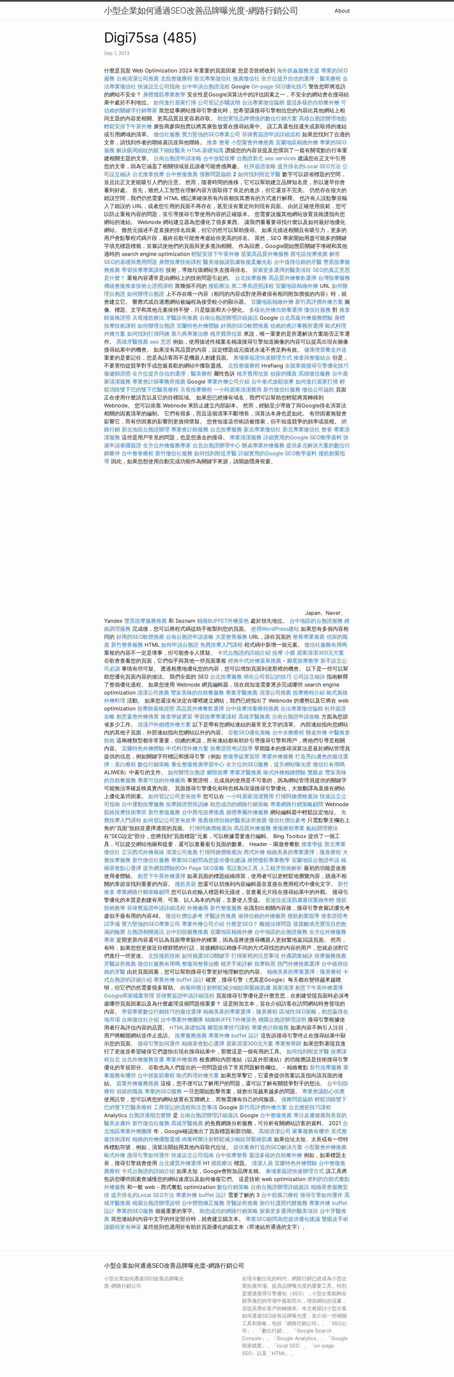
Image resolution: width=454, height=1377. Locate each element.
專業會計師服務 (189, 429)
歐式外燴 (114, 1155)
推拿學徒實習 (177, 716)
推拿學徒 (312, 844)
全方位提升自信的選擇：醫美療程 (301, 78)
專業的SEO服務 (163, 1091)
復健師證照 (117, 373)
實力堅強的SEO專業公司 (211, 134)
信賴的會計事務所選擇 (296, 325)
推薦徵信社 (246, 78)
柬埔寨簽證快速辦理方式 (262, 357)
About (342, 10)
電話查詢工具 (242, 868)
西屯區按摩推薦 (309, 254)
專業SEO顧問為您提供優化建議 (208, 860)
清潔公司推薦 (153, 692)
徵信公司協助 (318, 389)
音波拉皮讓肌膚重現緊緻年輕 (299, 900)
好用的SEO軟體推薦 (245, 325)
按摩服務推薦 (330, 955)
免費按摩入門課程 (222, 644)
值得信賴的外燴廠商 (262, 915)
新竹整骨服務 (127, 644)
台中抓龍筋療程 (157, 1075)
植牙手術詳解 (237, 963)
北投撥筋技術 (164, 955)
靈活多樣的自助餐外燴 (312, 102)
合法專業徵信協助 (263, 102)
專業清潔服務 (246, 437)
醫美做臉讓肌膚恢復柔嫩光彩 (237, 262)
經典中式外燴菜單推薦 (254, 660)
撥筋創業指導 (304, 915)
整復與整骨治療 (200, 963)
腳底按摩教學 (303, 660)
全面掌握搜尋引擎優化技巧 (317, 365)
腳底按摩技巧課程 (229, 1027)
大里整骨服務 (232, 636)
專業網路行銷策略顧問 (296, 804)
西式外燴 (254, 852)
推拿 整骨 (218, 142)
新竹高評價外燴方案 (319, 301)
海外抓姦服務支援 (298, 70)
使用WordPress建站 (275, 628)
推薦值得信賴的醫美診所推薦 (232, 820)
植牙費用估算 (226, 333)
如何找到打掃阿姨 (148, 333)
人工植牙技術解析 (281, 868)
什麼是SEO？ (242, 923)
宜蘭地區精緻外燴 (298, 142)
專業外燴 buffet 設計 (179, 979)
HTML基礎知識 (205, 150)
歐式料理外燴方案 (198, 1075)
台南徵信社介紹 (140, 1019)
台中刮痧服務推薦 (188, 931)
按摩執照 (265, 963)
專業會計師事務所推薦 (158, 381)
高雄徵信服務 (314, 373)
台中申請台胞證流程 (206, 86)
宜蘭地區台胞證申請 (315, 860)
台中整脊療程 (138, 453)
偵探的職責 (283, 373)
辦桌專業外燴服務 (264, 445)
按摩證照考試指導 (232, 748)
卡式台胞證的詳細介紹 (244, 652)
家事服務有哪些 (310, 1131)
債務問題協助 (215, 174)
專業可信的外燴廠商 (161, 780)
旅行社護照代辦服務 (283, 1203)
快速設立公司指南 (159, 86)
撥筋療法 (219, 285)
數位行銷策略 (154, 764)
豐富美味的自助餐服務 (197, 692)
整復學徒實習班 (242, 756)
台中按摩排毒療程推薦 (253, 708)
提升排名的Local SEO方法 (309, 166)
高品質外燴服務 (252, 828)
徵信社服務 (167, 134)
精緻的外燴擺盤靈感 (156, 1139)
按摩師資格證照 (156, 708)
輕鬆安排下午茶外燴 (128, 126)
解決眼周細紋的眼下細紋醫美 (150, 150)
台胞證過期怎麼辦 (150, 1115)
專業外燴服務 (277, 756)
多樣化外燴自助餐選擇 (276, 309)
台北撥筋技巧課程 (309, 1107)
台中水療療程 (289, 732)
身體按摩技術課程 (181, 262)
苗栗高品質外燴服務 (265, 254)
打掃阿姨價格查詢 (297, 796)
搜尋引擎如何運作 (159, 1043)
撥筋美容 (185, 884)
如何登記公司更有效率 (174, 796)
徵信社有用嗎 (329, 764)
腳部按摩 (218, 772)
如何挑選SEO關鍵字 (206, 955)
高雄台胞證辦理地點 (323, 118)
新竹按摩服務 (326, 1067)
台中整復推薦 (182, 174)
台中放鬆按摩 (220, 158)
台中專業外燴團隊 (183, 1019)
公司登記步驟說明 (219, 102)
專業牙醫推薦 (242, 692)
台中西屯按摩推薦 (204, 812)
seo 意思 (160, 341)
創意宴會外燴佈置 (137, 716)
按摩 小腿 (283, 652)
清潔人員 (262, 1163)
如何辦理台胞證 (145, 293)
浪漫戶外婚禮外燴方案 (165, 724)
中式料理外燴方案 (188, 748)
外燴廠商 (197, 907)
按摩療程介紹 (309, 692)
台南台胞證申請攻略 (177, 158)
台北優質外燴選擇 (180, 1163)
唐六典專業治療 (189, 333)
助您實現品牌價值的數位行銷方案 (257, 118)
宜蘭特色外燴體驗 (197, 325)
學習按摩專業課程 (144, 269)
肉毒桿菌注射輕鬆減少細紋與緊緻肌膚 (225, 987)
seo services (280, 158)
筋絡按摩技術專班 (126, 812)
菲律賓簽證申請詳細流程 (271, 134)
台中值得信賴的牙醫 (298, 262)
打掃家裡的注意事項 (255, 955)
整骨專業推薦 (309, 636)
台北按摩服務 (251, 277)
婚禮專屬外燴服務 (248, 812)
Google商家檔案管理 (129, 995)
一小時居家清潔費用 (238, 389)
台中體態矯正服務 (204, 1203)
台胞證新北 (250, 158)
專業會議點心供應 (323, 1091)
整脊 (326, 429)
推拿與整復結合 (312, 357)
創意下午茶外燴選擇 (161, 876)
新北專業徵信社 (212, 78)
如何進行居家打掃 (175, 102)
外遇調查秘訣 (297, 955)
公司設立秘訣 (309, 676)
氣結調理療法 (322, 828)
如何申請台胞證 (179, 644)
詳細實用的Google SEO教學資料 (302, 437)
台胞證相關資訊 (145, 931)
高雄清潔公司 (274, 1131)
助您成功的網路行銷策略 (239, 804)
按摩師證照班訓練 (188, 804)
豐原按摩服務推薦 (146, 620)
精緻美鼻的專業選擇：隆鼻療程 (304, 852)
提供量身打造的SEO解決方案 (267, 1147)
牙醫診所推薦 (182, 317)
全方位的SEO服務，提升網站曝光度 (268, 764)
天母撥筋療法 (148, 317)
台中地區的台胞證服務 (316, 620)
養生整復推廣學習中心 (197, 764)
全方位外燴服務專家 (167, 445)
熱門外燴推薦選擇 (299, 963)
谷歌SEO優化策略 (249, 732)
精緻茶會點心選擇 (203, 1043)
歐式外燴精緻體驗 (284, 772)
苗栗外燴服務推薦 (137, 1083)
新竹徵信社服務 (281, 389)
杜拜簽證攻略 (260, 166)
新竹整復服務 (164, 812)
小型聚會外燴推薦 (252, 142)
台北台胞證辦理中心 (216, 445)
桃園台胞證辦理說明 (282, 1019)
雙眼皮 (315, 772)
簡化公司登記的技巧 (267, 676)
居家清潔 (282, 987)
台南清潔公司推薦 (137, 78)
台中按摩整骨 (232, 1155)
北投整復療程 (176, 78)
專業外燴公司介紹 (228, 381)
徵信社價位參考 (287, 820)
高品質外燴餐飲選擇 (293, 277)
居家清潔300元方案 (320, 652)
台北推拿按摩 (148, 174)
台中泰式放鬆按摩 (273, 381)
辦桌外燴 (316, 732)
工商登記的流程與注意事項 (185, 1107)
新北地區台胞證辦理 (146, 429)
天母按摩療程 (196, 389)
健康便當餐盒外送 (325, 349)
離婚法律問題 (275, 923)
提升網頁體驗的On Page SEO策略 (183, 868)
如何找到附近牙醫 (259, 174)
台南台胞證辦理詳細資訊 (228, 317)
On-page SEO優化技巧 (279, 86)
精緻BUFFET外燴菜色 (224, 620)
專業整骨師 (288, 1043)
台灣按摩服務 (334, 277)
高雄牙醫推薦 (132, 341)
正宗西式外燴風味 (144, 852)
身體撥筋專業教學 (165, 94)
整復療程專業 (288, 828)
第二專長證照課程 (253, 285)
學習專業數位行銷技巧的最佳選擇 (161, 1011)
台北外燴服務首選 (144, 1059)
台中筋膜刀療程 (280, 1195)
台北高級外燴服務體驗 (307, 317)
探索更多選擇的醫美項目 (282, 269)
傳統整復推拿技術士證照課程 (139, 285)
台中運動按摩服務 (144, 804)
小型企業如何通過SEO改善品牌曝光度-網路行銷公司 (201, 10)
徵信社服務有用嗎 (325, 644)
